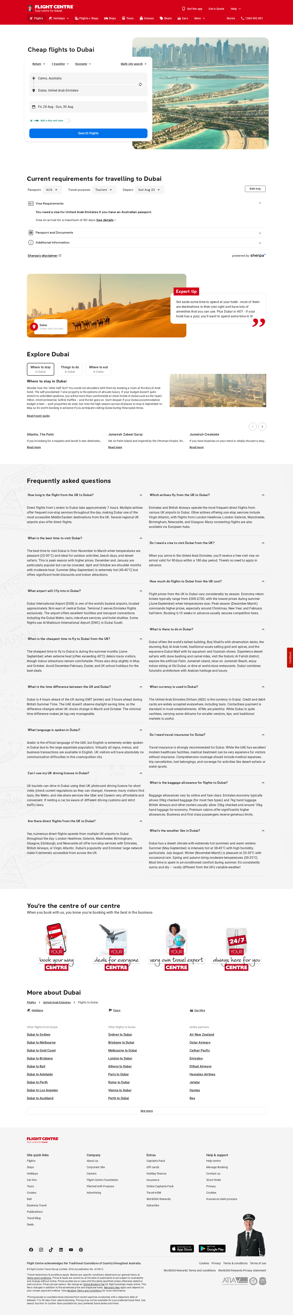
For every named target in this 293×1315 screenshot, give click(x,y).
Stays (112, 18)
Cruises (149, 18)
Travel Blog (34, 1218)
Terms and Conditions (39, 1278)
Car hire (32, 1179)
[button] (147, 1111)
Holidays (59, 18)
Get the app (194, 8)
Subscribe (152, 1205)
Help (234, 8)
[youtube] (71, 1250)
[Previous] (253, 427)
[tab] (40, 369)
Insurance (152, 1179)
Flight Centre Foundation (102, 1179)
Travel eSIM (153, 1192)
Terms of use (258, 1263)
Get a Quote (216, 8)
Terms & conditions (235, 1263)
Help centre (213, 1160)
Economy (81, 63)
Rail (29, 1199)
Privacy (211, 1186)
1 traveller (58, 63)
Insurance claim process (221, 1199)
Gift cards (152, 1167)
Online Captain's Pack (160, 1186)
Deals (168, 18)
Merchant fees (112, 1287)
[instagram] (41, 1250)
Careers (91, 1173)
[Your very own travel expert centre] (176, 948)
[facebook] (31, 1250)
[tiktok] (51, 1250)
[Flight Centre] (43, 1140)
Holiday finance (156, 1173)
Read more (34, 447)
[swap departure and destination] (140, 84)
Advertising (94, 1192)
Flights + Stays (88, 18)
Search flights (88, 133)
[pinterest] (81, 1250)
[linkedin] (61, 1250)
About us (92, 1160)
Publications (35, 1211)
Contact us (213, 1173)
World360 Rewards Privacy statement (242, 1270)
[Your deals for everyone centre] (116, 948)
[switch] (67, 122)
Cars (185, 18)
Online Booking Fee (94, 1284)
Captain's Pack (155, 1160)
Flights (38, 18)
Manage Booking (217, 1167)
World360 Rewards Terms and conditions (190, 1270)
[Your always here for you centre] (236, 948)
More (197, 18)
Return (36, 63)
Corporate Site (96, 1167)
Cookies (211, 1192)
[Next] (262, 427)
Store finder (213, 1179)
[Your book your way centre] (56, 948)
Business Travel (37, 1205)
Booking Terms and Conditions (84, 1290)
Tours (130, 18)
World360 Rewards (158, 1199)
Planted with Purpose (100, 1186)
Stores (231, 18)
